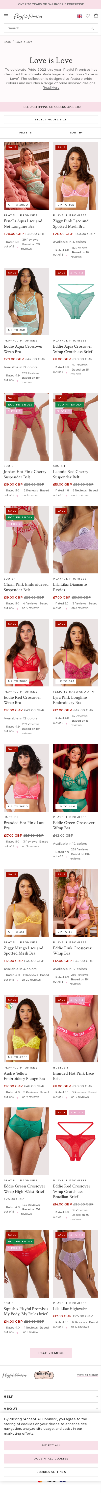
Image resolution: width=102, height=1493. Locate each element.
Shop (7, 42)
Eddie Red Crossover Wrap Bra (22, 700)
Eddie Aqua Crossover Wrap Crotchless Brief (72, 349)
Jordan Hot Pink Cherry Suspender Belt (25, 474)
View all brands (87, 1375)
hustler (11, 817)
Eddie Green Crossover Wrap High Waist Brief (24, 1188)
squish (10, 466)
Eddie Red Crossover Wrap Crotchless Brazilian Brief (71, 1191)
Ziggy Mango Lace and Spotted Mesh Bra (23, 950)
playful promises (20, 215)
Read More (51, 87)
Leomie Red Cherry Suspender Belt (70, 474)
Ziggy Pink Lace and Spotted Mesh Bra (71, 223)
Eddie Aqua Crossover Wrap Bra (23, 349)
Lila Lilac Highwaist (70, 1309)
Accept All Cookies (51, 1458)
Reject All (51, 1445)
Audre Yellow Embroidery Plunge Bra (24, 1076)
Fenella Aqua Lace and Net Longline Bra (23, 223)
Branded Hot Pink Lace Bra (24, 825)
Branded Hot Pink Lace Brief (73, 1076)
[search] (51, 28)
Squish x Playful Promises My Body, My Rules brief (26, 1311)
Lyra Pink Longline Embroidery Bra (70, 700)
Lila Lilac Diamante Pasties (70, 587)
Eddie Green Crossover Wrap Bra (74, 825)
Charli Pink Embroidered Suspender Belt (26, 587)
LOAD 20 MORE (51, 1353)
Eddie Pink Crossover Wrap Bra (72, 950)
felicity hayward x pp (74, 691)
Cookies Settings (51, 1472)
